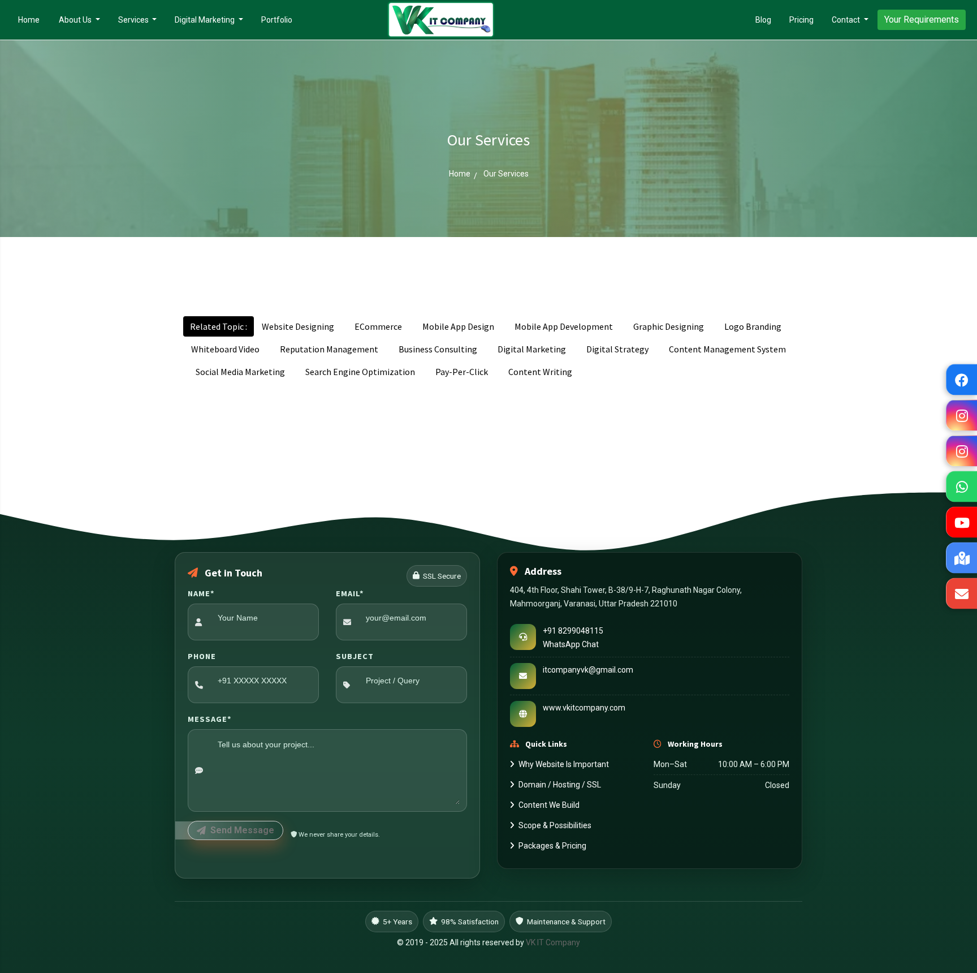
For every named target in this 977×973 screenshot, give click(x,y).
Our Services (506, 173)
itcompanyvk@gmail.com (588, 669)
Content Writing (540, 371)
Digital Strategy (617, 349)
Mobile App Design (458, 326)
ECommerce (378, 326)
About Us (76, 19)
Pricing (801, 19)
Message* (210, 719)
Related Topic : (218, 326)
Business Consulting (438, 349)
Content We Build (549, 805)
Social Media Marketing (240, 371)
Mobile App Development (564, 326)
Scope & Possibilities (554, 825)
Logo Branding (752, 326)
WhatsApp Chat (571, 643)
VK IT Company (553, 942)
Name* (201, 593)
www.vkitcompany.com (584, 707)
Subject (355, 656)
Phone (202, 656)
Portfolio (276, 19)
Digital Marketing (205, 19)
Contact (847, 19)
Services (134, 19)
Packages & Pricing (552, 845)
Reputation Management (329, 349)
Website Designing (298, 326)
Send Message (242, 830)
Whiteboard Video (225, 349)
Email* (350, 593)
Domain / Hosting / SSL (559, 784)
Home (33, 19)
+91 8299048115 (573, 630)
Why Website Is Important (563, 764)
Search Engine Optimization (360, 371)
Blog (763, 19)
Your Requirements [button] (921, 19)
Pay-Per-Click (461, 371)
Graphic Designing (668, 326)
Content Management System (727, 349)
